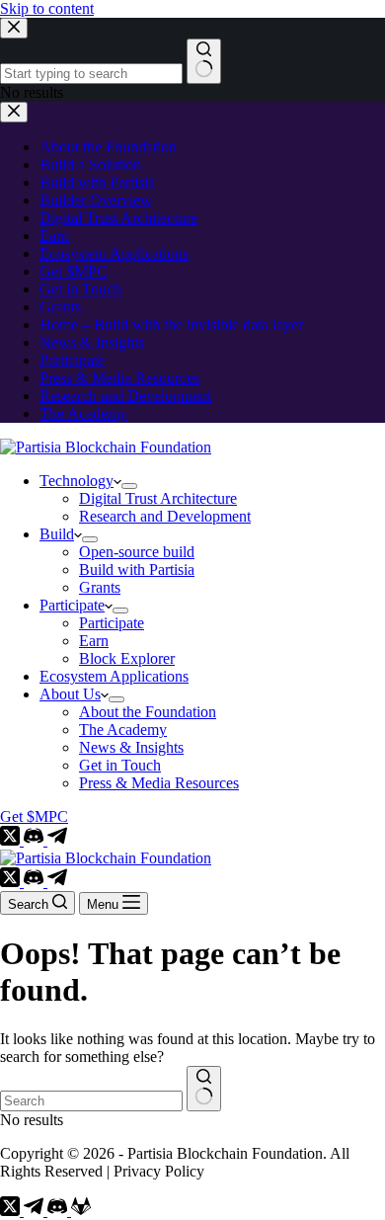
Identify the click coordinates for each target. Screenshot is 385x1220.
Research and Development (165, 516)
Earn (94, 640)
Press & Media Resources (159, 782)
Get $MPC (34, 816)
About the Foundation (147, 711)
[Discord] (35, 840)
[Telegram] (57, 840)
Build (56, 534)
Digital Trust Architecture (158, 498)
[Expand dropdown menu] (129, 486)
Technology (76, 480)
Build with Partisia (136, 569)
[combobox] (91, 1101)
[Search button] (204, 1088)
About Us (70, 694)
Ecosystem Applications (114, 676)
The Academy (123, 729)
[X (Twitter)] (12, 840)
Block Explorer (127, 658)
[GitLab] (81, 1210)
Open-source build (136, 551)
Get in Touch (120, 765)
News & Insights (131, 747)
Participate (72, 605)
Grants (99, 587)
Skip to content (47, 8)
